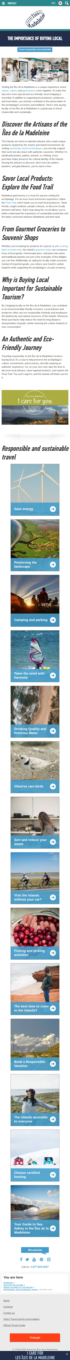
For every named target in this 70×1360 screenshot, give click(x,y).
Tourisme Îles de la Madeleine (35, 18)
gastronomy (29, 90)
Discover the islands (13, 1285)
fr (53, 3)
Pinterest (41, 1259)
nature (5, 90)
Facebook (21, 1259)
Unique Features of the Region (17, 1287)
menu (12, 3)
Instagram (48, 1259)
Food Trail (11, 202)
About (6, 1300)
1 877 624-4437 (39, 1266)
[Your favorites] (60, 3)
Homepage (8, 1283)
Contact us (9, 1313)
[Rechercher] (66, 3)
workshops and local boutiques (26, 148)
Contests (8, 1306)
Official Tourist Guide (14, 1325)
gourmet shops (44, 249)
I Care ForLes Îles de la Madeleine (35, 1355)
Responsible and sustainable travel (20, 1290)
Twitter (27, 1259)
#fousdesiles (35, 1249)
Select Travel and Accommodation (21, 1319)
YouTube (34, 1259)
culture (13, 90)
